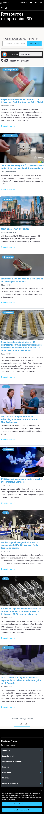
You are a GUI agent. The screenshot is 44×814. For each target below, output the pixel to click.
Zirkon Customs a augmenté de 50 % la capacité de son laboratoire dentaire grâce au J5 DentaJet (21, 680)
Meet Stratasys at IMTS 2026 (15, 229)
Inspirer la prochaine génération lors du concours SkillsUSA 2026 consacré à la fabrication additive (19, 545)
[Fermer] (41, 790)
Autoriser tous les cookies (22, 810)
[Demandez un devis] (31, 2)
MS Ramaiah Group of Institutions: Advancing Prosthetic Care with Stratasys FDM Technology (21, 419)
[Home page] (3, 7)
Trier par (15, 54)
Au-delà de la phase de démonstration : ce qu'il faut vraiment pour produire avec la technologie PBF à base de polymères (21, 611)
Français (22, 3)
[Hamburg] (41, 2)
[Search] (36, 2)
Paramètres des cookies (22, 804)
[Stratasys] (4, 2)
